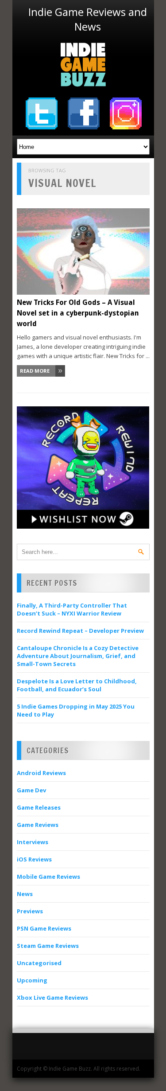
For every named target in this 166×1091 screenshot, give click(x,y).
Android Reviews (41, 773)
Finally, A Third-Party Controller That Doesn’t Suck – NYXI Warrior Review (72, 609)
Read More (35, 370)
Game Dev (31, 790)
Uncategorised (39, 963)
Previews (30, 911)
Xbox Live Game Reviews (52, 997)
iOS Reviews (34, 859)
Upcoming (32, 980)
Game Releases (39, 807)
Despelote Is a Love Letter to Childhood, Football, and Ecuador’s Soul (77, 685)
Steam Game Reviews (48, 946)
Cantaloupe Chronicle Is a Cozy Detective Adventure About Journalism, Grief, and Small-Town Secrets (78, 656)
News (25, 894)
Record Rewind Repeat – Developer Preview (80, 631)
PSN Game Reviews (44, 928)
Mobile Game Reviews (48, 877)
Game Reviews (37, 825)
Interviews (32, 842)
